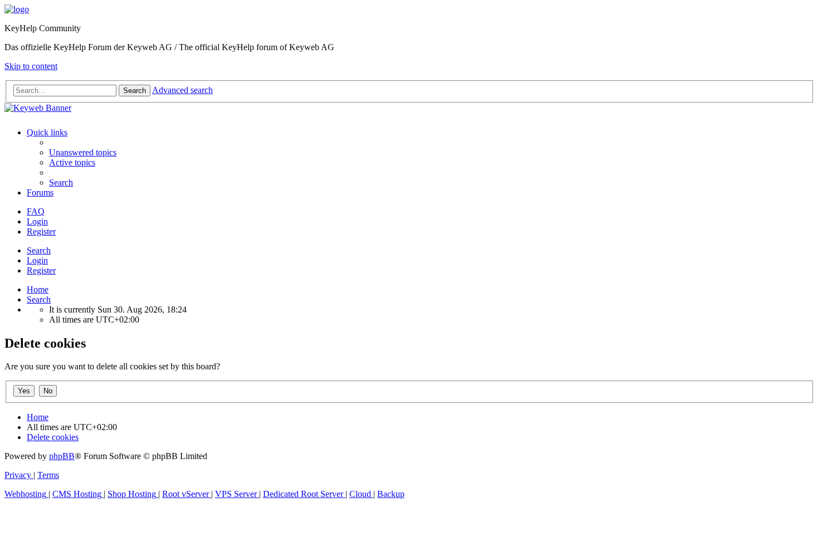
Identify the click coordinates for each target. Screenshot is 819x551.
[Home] (16, 9)
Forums (40, 192)
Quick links (47, 132)
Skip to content (30, 66)
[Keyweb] (409, 108)
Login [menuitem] (37, 221)
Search (39, 250)
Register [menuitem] (41, 231)
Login (37, 260)
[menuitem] (82, 152)
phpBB (62, 456)
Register (41, 270)
